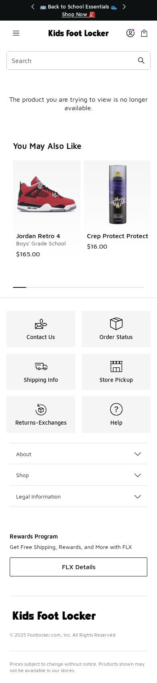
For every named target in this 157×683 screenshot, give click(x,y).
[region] (78, 10)
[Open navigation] (16, 33)
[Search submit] (141, 60)
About (23, 453)
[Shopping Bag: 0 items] (144, 33)
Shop (22, 474)
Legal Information (38, 496)
